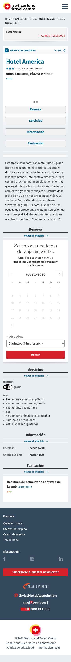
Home (17, 19)
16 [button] (58, 303)
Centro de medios (14, 534)
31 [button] (12, 325)
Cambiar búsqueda (52, 35)
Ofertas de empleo (15, 529)
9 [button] (58, 295)
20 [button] (35, 310)
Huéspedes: (14, 336)
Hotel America (25, 61)
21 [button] (43, 310)
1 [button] (50, 288)
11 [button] (20, 303)
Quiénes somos (13, 523)
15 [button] (51, 303)
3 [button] (12, 295)
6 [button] (35, 295)
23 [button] (58, 310)
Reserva (35, 109)
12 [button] (27, 303)
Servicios (35, 120)
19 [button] (27, 310)
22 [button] (51, 310)
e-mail (58, 50)
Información (35, 132)
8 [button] (51, 295)
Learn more (25, 487)
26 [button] (27, 318)
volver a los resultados (23, 50)
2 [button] (58, 288)
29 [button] (51, 318)
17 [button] (12, 310)
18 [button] (20, 310)
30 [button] (58, 318)
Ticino (42, 19)
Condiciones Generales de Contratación (31, 643)
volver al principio (34, 235)
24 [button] (12, 318)
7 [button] (43, 295)
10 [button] (12, 303)
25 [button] (20, 318)
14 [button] (43, 303)
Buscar (35, 354)
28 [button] (43, 318)
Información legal (49, 647)
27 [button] (35, 318)
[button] (12, 274)
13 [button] (35, 303)
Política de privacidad (20, 647)
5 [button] (27, 295)
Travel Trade (11, 540)
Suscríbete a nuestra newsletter (35, 572)
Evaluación (35, 143)
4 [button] (20, 295)
